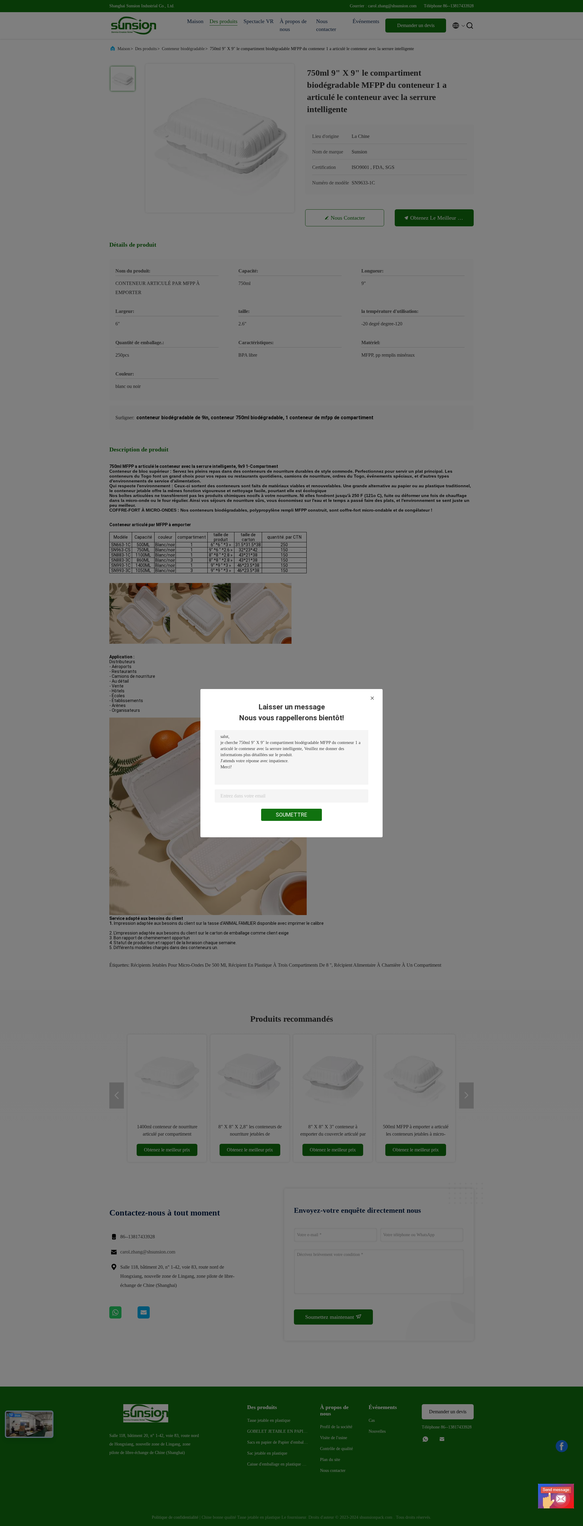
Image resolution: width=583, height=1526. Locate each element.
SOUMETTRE (291, 814)
